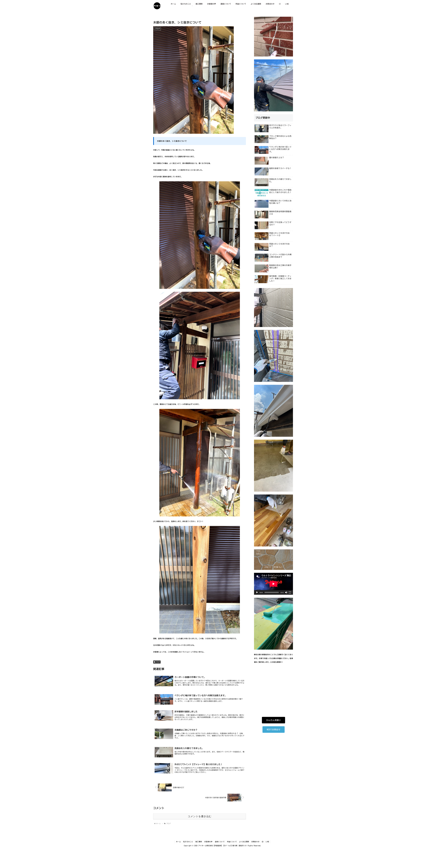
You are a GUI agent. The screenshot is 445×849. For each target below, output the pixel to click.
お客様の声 (208, 842)
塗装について (220, 842)
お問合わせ (255, 842)
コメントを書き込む (199, 816)
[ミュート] (286, 592)
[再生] (257, 592)
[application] (273, 584)
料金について (232, 842)
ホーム (178, 842)
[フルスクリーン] (290, 592)
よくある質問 (244, 842)
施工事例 (198, 842)
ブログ (158, 662)
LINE (267, 842)
